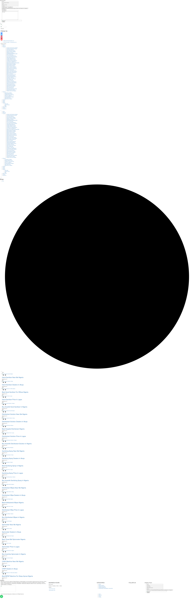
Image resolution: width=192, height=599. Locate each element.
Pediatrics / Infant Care (10, 80)
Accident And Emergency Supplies (12, 47)
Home (4, 44)
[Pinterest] (96, 38)
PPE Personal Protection (10, 83)
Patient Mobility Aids (10, 79)
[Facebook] (96, 33)
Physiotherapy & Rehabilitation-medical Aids (106, 588)
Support (4, 102)
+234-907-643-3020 (6, 42)
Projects (4, 99)
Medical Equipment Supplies (11, 64)
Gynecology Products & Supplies (12, 56)
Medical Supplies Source (9, 93)
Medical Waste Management (11, 72)
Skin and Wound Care (10, 87)
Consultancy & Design (8, 92)
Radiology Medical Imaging (11, 84)
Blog (5, 105)
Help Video (6, 103)
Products (4, 46)
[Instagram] (96, 36)
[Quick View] (4, 374)
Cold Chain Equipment (10, 49)
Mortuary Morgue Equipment (11, 74)
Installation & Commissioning (9, 94)
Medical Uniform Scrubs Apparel (12, 71)
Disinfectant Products (10, 52)
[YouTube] (96, 39)
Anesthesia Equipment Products (12, 48)
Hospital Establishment (102, 587)
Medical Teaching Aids (10, 69)
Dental (100, 584)
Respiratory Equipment (10, 86)
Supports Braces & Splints (11, 89)
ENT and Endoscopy (10, 54)
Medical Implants (101, 585)
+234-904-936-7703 (13, 42)
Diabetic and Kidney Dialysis (11, 51)
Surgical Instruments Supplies (11, 90)
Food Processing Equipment (11, 55)
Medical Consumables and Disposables (13, 62)
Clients (4, 100)
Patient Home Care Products (11, 78)
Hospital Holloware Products (11, 59)
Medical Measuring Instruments (12, 68)
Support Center (7, 104)
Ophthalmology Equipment (11, 75)
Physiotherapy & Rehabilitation (11, 81)
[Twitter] (96, 34)
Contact (100, 596)
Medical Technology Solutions (11, 70)
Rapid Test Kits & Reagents (11, 85)
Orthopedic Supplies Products (11, 76)
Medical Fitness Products (11, 65)
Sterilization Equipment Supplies (12, 88)
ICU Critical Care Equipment (11, 61)
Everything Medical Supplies (9, 96)
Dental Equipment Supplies (11, 50)
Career (100, 595)
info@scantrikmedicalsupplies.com (8, 40)
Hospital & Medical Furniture (11, 58)
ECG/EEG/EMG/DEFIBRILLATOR (12, 53)
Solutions (4, 91)
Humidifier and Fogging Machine (12, 60)
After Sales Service (8, 97)
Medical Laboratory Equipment (11, 67)
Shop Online (5, 106)
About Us (4, 45)
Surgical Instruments (102, 586)
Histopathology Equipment (11, 57)
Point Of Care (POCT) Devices (11, 82)
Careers (4, 107)
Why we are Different (8, 95)
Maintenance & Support (8, 98)
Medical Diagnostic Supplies (11, 63)
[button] (1, 596)
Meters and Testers (10, 73)
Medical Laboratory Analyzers (11, 66)
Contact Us (4, 108)
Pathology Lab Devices (10, 77)
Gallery (4, 101)
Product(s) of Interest (5, 8)
